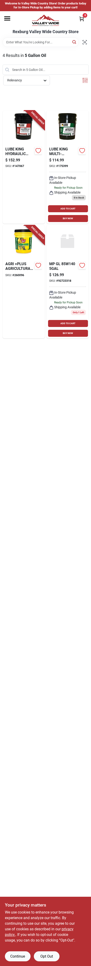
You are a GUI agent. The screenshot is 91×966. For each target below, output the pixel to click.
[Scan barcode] (85, 42)
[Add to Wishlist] (38, 150)
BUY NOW (68, 218)
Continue (17, 956)
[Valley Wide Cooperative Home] (46, 20)
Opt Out (46, 956)
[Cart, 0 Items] (81, 18)
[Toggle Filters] (85, 80)
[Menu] (7, 18)
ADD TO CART (67, 208)
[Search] (74, 42)
